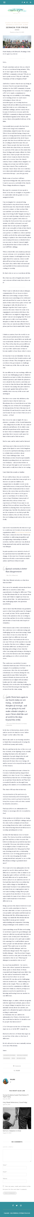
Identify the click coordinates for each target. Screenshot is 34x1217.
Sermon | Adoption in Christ (12, 1131)
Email (5, 1172)
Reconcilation (21, 1058)
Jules (18, 1070)
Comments (17, 1066)
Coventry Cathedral (9, 1055)
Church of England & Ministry (17, 22)
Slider (25, 24)
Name (5, 1165)
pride (13, 1058)
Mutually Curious (22, 1055)
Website (5, 1178)
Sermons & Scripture (14, 24)
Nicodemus (7, 1058)
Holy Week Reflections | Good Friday (15, 1102)
